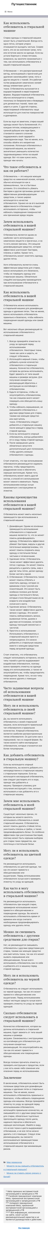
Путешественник (24, 4)
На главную (24, 1228)
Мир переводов (14, 1162)
